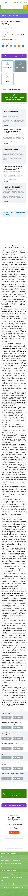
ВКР (2, 880)
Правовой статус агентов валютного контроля (11, 733)
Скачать (6, 717)
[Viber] (7, 46)
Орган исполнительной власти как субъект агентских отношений (13, 744)
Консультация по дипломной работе (12, 877)
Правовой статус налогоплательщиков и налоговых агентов (12, 774)
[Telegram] (15, 46)
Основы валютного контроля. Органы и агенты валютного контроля (12, 723)
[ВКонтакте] (3, 46)
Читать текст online (20, 67)
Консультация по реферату (9, 884)
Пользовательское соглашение (10, 860)
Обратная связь (5, 857)
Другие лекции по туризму (13, 805)
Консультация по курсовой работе (11, 874)
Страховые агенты (6, 713)
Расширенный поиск (6, 11)
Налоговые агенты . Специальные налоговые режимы (13, 763)
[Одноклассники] (19, 46)
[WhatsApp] (11, 46)
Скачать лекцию (7, 67)
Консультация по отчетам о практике (12, 887)
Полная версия (5, 867)
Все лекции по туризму (12, 56)
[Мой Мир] (23, 46)
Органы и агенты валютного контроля (12, 754)
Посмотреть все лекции (7, 80)
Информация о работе (17, 717)
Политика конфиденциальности (11, 863)
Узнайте (14, 833)
